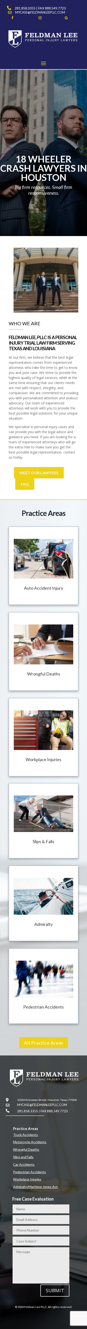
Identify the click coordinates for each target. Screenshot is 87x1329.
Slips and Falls (23, 1157)
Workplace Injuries (27, 1179)
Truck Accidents (25, 1135)
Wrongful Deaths (26, 1149)
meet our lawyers (39, 472)
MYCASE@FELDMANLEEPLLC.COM (40, 12)
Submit (55, 1290)
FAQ (25, 484)
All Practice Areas (43, 1043)
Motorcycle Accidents (29, 1142)
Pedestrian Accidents (29, 1172)
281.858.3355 (25, 8)
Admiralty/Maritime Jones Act (35, 1187)
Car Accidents (24, 1164)
